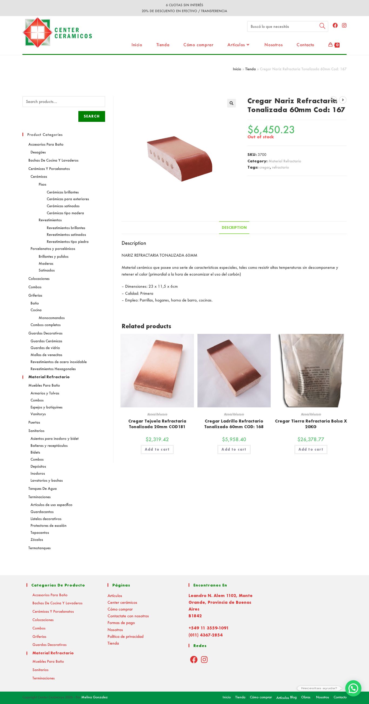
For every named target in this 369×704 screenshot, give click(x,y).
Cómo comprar (120, 609)
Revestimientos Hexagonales (53, 368)
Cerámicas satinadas (63, 205)
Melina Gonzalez (94, 697)
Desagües (38, 152)
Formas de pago (121, 622)
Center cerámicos (122, 602)
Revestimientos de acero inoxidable (59, 361)
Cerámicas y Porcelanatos (49, 168)
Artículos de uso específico (51, 504)
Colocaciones (38, 278)
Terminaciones (39, 496)
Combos (34, 286)
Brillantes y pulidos (53, 256)
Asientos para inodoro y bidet (55, 438)
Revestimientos (50, 219)
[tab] (234, 228)
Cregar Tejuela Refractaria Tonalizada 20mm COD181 (157, 423)
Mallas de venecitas (46, 354)
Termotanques (39, 547)
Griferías (35, 295)
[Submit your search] (322, 26)
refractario (280, 167)
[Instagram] (204, 659)
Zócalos (37, 539)
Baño (35, 303)
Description (234, 227)
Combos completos (46, 324)
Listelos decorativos (46, 518)
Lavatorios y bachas (47, 480)
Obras (305, 697)
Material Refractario (285, 161)
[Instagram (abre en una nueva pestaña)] (344, 25)
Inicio (237, 68)
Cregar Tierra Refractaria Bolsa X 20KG (311, 423)
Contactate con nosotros (128, 615)
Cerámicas (39, 176)
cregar (264, 167)
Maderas (46, 263)
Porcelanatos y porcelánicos (53, 248)
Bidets (35, 452)
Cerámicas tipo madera (65, 212)
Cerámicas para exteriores (68, 198)
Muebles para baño (44, 385)
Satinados (47, 270)
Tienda (250, 68)
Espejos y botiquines (46, 407)
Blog (293, 697)
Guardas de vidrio (45, 347)
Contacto (340, 697)
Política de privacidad (125, 636)
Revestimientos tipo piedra (68, 241)
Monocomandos (52, 317)
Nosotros (115, 629)
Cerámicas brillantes (63, 192)
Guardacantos (42, 511)
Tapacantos (40, 532)
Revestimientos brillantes (66, 227)
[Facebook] (194, 659)
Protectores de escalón (48, 525)
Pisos (42, 184)
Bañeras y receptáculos (49, 445)
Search (92, 116)
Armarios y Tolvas (45, 393)
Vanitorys (38, 413)
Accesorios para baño (45, 144)
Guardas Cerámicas (46, 340)
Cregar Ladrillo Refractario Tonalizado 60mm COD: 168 (234, 423)
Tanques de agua (42, 488)
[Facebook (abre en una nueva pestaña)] (335, 25)
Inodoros (38, 473)
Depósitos (38, 466)
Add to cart (157, 449)
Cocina (36, 309)
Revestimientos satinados (66, 234)
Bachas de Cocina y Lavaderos (53, 160)
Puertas (34, 422)
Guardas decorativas (45, 333)
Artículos (115, 595)
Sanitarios (36, 430)
